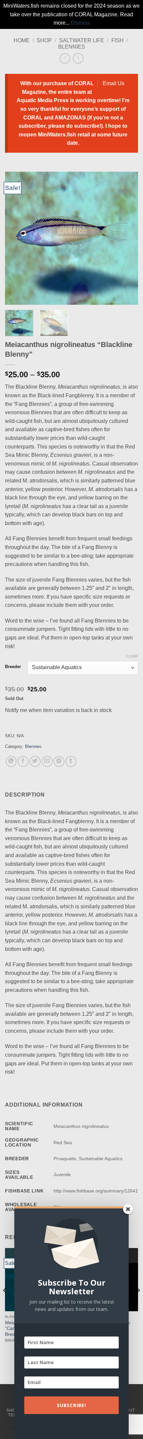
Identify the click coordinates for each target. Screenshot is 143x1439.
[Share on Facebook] (23, 761)
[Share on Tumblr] (71, 761)
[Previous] (16, 238)
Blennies (71, 47)
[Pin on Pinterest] (59, 761)
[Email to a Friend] (47, 761)
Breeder (13, 666)
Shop (44, 40)
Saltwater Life (81, 40)
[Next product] (65, 58)
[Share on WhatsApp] (11, 761)
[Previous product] (78, 58)
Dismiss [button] (80, 23)
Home (22, 40)
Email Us (113, 83)
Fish (117, 40)
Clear (132, 656)
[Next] (127, 238)
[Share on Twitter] (35, 761)
